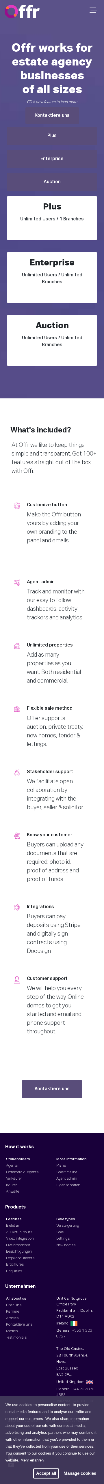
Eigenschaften (68, 1185)
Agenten (13, 1166)
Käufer (11, 1185)
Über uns (13, 1305)
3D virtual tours (19, 1232)
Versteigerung (67, 1226)
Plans (61, 1166)
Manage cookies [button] (80, 1473)
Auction (52, 182)
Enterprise (52, 159)
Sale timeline (66, 1172)
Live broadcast (18, 1245)
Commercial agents (22, 1172)
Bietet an (13, 1226)
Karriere (12, 1312)
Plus (52, 136)
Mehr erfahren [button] (32, 1460)
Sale (60, 1232)
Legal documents (20, 1258)
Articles (12, 1318)
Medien (12, 1331)
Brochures (15, 1264)
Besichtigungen (19, 1251)
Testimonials (16, 1337)
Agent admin (66, 1179)
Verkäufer (14, 1179)
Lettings (63, 1239)
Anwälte (12, 1191)
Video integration (20, 1239)
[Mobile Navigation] (92, 12)
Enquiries (14, 1271)
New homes (65, 1245)
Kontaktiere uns (52, 115)
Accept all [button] (46, 1473)
